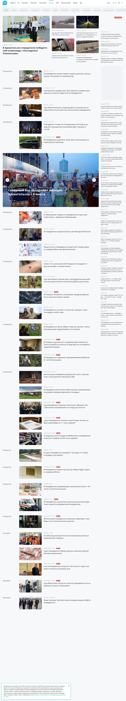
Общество (33, 3)
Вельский (46, 10)
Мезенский (64, 10)
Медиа (75, 3)
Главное (12, 3)
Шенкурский (86, 10)
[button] (94, 180)
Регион (51, 3)
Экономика (43, 3)
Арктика (14, 10)
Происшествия (66, 3)
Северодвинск (35, 10)
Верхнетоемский (108, 10)
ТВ (18, 3)
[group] (51, 180)
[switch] (108, 3)
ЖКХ (57, 3)
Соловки (55, 10)
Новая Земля (75, 10)
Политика (25, 3)
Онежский (97, 10)
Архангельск (24, 10)
